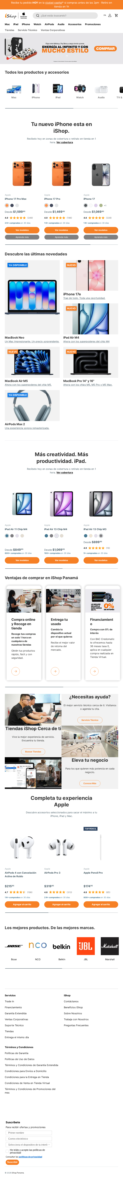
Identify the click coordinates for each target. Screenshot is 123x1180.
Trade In (9, 1001)
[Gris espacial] (12, 536)
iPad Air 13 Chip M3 (95, 529)
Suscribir (12, 1162)
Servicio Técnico (27, 30)
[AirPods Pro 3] (61, 847)
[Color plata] (17, 205)
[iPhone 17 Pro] (61, 173)
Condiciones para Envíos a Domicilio (25, 1071)
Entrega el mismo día (17, 1037)
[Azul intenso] (12, 205)
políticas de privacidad (30, 1156)
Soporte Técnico (14, 1025)
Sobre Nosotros (73, 1013)
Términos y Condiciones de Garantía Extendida (31, 1065)
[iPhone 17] (101, 173)
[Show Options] (49, 1145)
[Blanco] (91, 205)
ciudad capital (53, 2)
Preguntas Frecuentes (76, 1025)
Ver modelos (22, 230)
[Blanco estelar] (22, 536)
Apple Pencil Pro (93, 872)
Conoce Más (89, 783)
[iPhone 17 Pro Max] (22, 173)
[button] (116, 15)
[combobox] (28, 1145)
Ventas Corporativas (53, 30)
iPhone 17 (89, 198)
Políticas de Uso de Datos (19, 1059)
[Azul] (46, 536)
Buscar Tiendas (33, 751)
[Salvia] (101, 205)
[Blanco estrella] (91, 536)
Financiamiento (13, 1007)
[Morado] (17, 536)
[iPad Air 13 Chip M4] (61, 504)
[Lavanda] (96, 205)
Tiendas (9, 30)
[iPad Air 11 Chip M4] (22, 504)
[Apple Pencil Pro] (101, 847)
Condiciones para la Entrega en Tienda (27, 1077)
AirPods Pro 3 (52, 872)
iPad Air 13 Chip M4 (55, 529)
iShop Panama (18, 1173)
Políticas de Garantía (16, 1053)
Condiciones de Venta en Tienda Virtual (27, 1083)
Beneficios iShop (73, 1007)
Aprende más (22, 237)
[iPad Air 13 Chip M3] (101, 504)
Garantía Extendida (16, 1013)
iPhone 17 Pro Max (15, 198)
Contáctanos (71, 1001)
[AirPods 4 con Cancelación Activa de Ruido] (22, 847)
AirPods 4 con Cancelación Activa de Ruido (20, 874)
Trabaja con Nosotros (76, 1019)
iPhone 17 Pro (52, 198)
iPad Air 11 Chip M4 (16, 529)
